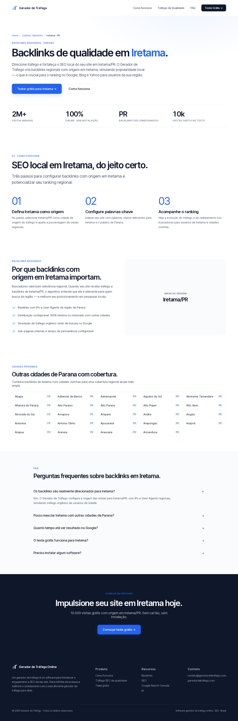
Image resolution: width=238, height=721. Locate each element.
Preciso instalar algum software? (57, 553)
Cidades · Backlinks (32, 35)
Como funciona (142, 7)
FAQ (192, 7)
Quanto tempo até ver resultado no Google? (65, 528)
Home (15, 35)
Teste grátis (102, 685)
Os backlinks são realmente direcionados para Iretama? (74, 491)
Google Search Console (155, 685)
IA (142, 690)
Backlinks (146, 675)
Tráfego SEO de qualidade (111, 680)
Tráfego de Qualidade (170, 7)
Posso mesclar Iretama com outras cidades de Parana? (73, 515)
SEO (144, 680)
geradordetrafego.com (201, 680)
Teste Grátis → (214, 7)
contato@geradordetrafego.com (207, 675)
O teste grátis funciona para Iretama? (60, 540)
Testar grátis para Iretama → (37, 89)
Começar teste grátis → (119, 629)
